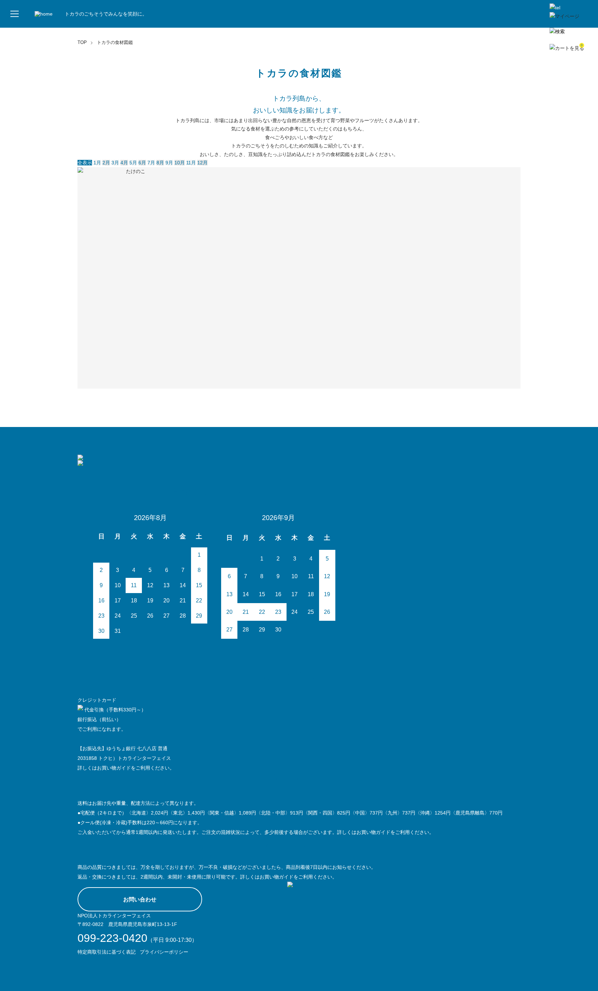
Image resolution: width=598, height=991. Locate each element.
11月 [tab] (191, 162)
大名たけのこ (133, 214)
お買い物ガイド (114, 768)
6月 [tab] (142, 162)
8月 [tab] (160, 162)
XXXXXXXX (244, 214)
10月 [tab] (179, 162)
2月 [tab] (106, 162)
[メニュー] (14, 14)
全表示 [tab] (85, 162)
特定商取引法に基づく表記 (107, 952)
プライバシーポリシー (164, 952)
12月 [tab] (202, 162)
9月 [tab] (169, 162)
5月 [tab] (133, 162)
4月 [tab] (124, 162)
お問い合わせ (139, 899)
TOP (82, 42)
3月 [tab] (115, 162)
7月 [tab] (151, 162)
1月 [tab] (97, 162)
